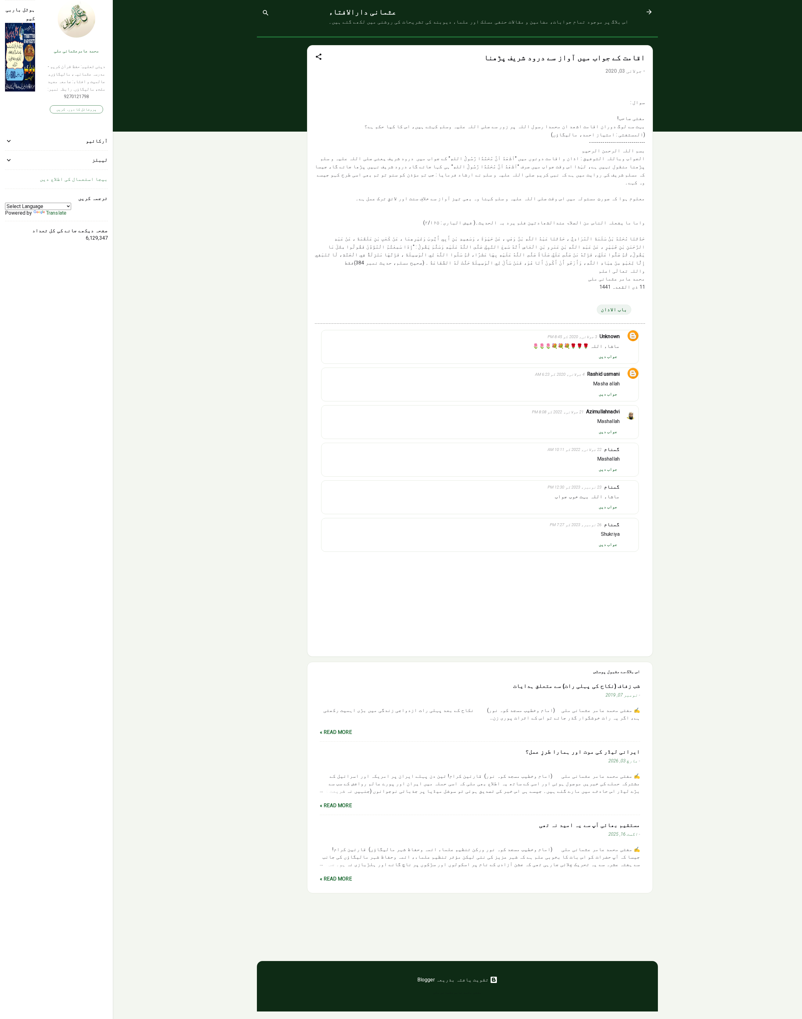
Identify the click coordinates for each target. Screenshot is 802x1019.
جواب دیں (608, 356)
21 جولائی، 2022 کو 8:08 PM (558, 412)
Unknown (610, 336)
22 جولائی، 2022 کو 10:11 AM (575, 449)
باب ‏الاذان (614, 309)
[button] (318, 58)
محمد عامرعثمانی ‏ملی (76, 51)
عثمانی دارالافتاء (363, 12)
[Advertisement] (282, 132)
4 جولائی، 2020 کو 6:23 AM (560, 374)
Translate (56, 213)
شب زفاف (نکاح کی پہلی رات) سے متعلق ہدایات (576, 686)
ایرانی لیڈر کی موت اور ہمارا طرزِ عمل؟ (582, 752)
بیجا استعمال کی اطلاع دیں (74, 179)
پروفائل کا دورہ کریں (76, 109)
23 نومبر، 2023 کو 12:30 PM (575, 487)
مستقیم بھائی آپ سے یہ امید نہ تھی (589, 825)
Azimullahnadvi (603, 412)
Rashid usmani (603, 374)
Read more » (336, 732)
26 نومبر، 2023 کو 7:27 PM (576, 524)
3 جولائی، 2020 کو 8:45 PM (572, 336)
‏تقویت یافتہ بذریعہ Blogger (453, 980)
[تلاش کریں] (265, 14)
